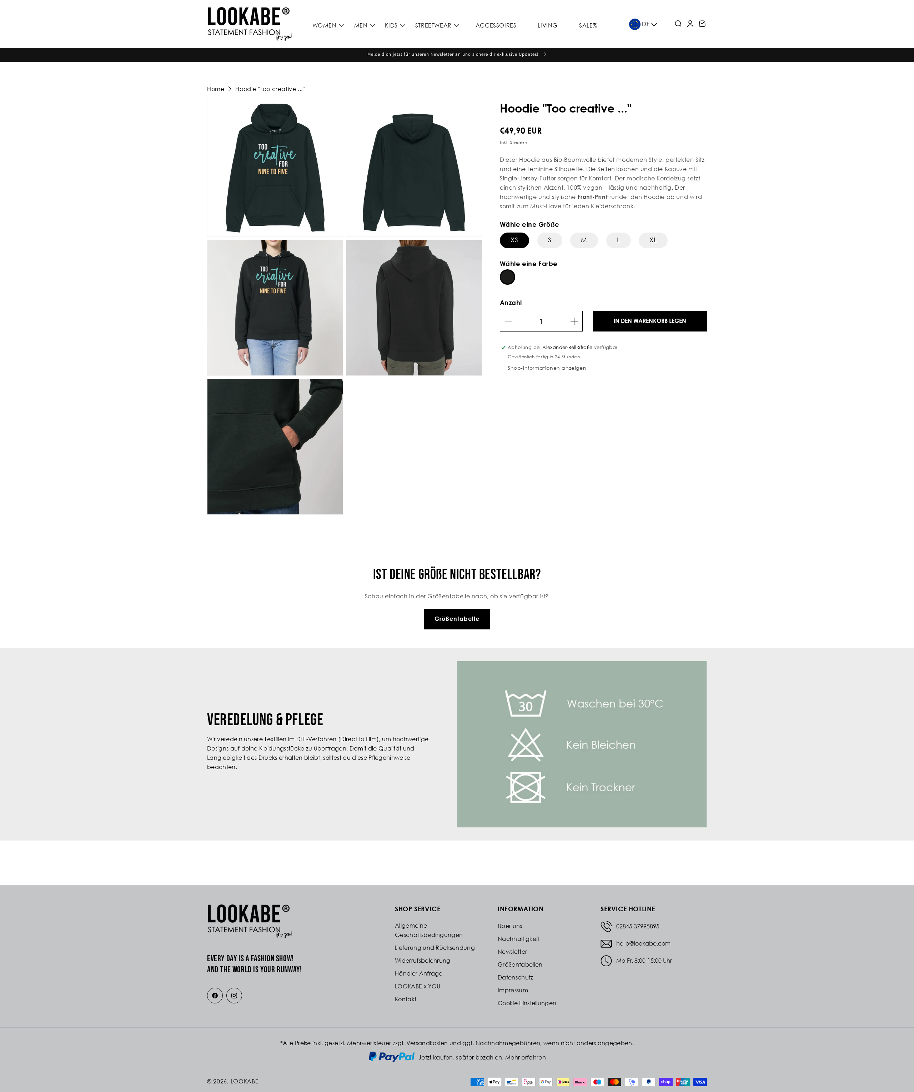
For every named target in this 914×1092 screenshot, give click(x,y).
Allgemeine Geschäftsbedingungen (429, 930)
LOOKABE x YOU (417, 986)
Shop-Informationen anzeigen (547, 368)
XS (514, 240)
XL (653, 240)
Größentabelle (457, 618)
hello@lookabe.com (643, 943)
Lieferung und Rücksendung (435, 947)
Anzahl (511, 302)
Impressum (513, 990)
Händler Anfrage (419, 973)
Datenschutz (515, 977)
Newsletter (512, 951)
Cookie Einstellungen (527, 1003)
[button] (327, 26)
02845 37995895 (637, 926)
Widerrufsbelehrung (423, 960)
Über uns (510, 925)
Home (215, 89)
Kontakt (405, 999)
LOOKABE (245, 1081)
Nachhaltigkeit (518, 938)
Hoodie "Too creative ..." (270, 89)
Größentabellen (520, 964)
